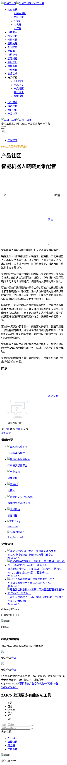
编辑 (16, 639)
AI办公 (11, 738)
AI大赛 (17, 24)
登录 (6, 429)
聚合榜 (11, 745)
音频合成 (12, 73)
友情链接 (19, 96)
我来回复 (53, 396)
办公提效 (12, 47)
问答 (50, 219)
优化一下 (44, 683)
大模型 (11, 51)
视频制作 (12, 69)
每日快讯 (19, 92)
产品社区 (19, 88)
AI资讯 (17, 21)
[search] (31, 725)
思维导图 (12, 54)
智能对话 (12, 58)
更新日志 (19, 17)
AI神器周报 (20, 13)
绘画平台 (12, 36)
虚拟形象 (12, 66)
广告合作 (34, 683)
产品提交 (19, 85)
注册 (18, 429)
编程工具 (12, 62)
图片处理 (12, 43)
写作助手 (12, 32)
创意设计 (12, 39)
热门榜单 (19, 81)
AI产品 (17, 28)
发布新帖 (6, 433)
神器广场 (12, 106)
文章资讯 (12, 9)
